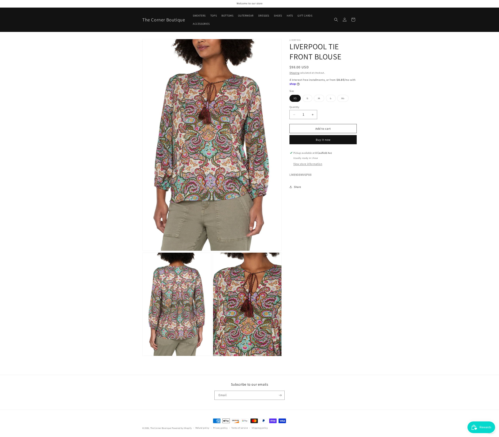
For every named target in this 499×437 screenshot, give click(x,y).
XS (295, 98)
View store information (307, 164)
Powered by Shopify (182, 428)
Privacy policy (220, 427)
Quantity (294, 107)
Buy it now (323, 140)
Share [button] (297, 187)
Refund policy (202, 427)
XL (345, 99)
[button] (336, 19)
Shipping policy (260, 427)
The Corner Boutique (160, 428)
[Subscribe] (280, 395)
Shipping (294, 72)
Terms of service (239, 427)
